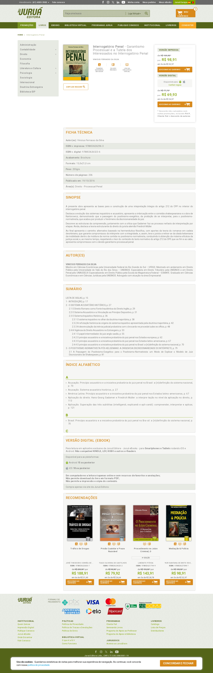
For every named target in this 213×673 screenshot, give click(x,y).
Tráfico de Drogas (79, 548)
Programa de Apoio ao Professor (121, 631)
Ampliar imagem (74, 87)
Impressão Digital (26, 627)
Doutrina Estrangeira (31, 87)
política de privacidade (39, 665)
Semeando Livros (114, 627)
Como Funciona (69, 644)
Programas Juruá (102, 25)
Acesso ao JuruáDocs (116, 644)
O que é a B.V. (68, 640)
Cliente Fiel (111, 624)
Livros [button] (42, 25)
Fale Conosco (24, 641)
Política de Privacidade (72, 624)
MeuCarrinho (182, 14)
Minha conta (134, 2)
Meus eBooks (165, 2)
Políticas (67, 621)
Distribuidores (157, 631)
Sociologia (26, 77)
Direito (23, 54)
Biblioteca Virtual (73, 637)
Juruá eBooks (24, 634)
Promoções (26, 25)
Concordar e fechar (178, 663)
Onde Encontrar (25, 637)
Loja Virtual (133, 13)
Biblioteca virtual (75, 25)
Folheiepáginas (85, 544)
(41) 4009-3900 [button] (33, 2)
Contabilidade (27, 49)
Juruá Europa (181, 2)
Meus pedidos (149, 2)
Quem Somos (24, 624)
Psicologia (26, 73)
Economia (25, 59)
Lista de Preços (158, 627)
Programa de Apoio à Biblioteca (121, 634)
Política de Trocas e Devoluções (77, 627)
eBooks (55, 25)
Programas (113, 621)
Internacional (27, 82)
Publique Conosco (128, 25)
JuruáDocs (112, 640)
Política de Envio (69, 631)
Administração (28, 45)
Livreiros (171, 25)
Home (20, 35)
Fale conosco (58, 2)
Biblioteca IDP (27, 91)
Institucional (152, 25)
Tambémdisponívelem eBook (76, 544)
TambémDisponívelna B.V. (81, 544)
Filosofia (25, 63)
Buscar (146, 13)
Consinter (188, 25)
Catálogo (155, 624)
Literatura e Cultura (30, 68)
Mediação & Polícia (179, 548)
